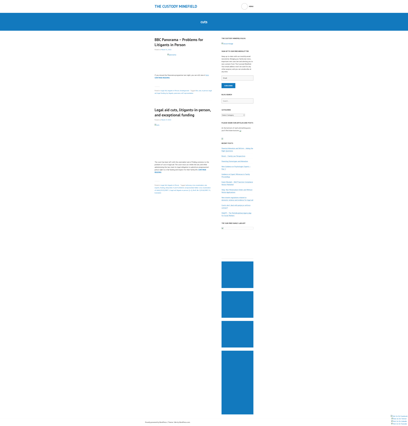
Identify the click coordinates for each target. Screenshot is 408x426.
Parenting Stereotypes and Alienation (235, 161)
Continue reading (162, 78)
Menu (251, 6)
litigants (171, 93)
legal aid (173, 190)
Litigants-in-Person (173, 91)
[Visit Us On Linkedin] (399, 421)
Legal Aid (164, 91)
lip (167, 93)
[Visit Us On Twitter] (399, 419)
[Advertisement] (238, 274)
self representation (187, 93)
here (207, 75)
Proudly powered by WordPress (156, 422)
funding (162, 188)
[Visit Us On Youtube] (399, 424)
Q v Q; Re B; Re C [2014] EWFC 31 (199, 190)
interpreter (169, 188)
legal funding (161, 93)
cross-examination (198, 185)
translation (158, 193)
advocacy (189, 185)
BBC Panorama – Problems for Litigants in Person (179, 42)
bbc (197, 91)
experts (157, 188)
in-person (205, 91)
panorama (177, 93)
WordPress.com (184, 422)
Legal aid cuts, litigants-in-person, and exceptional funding (183, 112)
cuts (200, 91)
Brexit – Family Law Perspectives (233, 156)
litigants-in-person (182, 190)
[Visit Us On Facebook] (399, 416)
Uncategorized (184, 91)
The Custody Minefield (176, 6)
